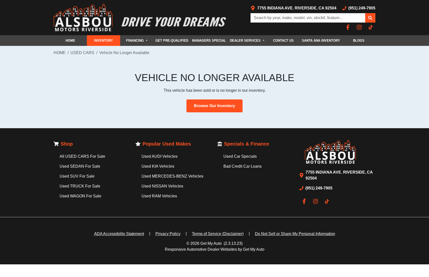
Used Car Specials (240, 156)
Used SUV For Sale (77, 176)
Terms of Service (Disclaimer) (218, 234)
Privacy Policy (167, 234)
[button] (370, 18)
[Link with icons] (349, 27)
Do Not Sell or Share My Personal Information (295, 234)
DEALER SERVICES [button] (247, 40)
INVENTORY (103, 40)
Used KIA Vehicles (158, 166)
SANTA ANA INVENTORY (321, 40)
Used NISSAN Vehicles (162, 186)
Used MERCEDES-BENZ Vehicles (172, 176)
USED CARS (82, 53)
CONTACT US (283, 40)
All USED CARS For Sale (82, 156)
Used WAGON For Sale (80, 196)
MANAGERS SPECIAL (209, 40)
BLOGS (358, 40)
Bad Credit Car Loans (242, 166)
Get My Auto (211, 243)
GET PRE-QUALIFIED (171, 40)
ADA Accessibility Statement (119, 234)
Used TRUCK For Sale (80, 186)
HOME (70, 40)
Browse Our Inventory (214, 106)
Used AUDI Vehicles (160, 156)
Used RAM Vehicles (159, 196)
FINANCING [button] (137, 40)
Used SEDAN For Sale (80, 166)
